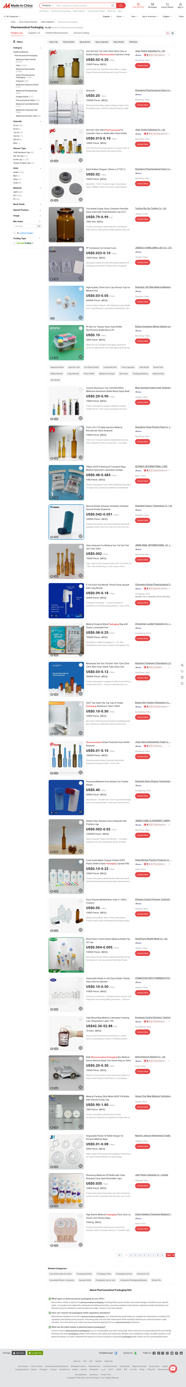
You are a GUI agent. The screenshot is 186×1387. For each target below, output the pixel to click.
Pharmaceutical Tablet (28, 100)
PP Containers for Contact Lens (101, 247)
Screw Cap (21, 159)
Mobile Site (109, 1361)
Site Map (98, 1361)
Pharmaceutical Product (96, 11)
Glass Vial (53, 42)
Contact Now (142, 65)
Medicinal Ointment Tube (28, 116)
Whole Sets (111, 11)
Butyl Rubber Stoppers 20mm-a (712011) (105, 169)
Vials (21, 65)
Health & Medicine (20, 52)
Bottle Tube (158, 367)
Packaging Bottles (84, 1273)
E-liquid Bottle (73, 373)
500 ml (17, 139)
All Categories (12, 16)
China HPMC (89, 373)
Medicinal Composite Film (26, 111)
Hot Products (23, 1366)
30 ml (18, 125)
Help (133, 16)
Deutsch (84, 1369)
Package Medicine (140, 373)
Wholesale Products (78, 1366)
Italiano (75, 1369)
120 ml (18, 132)
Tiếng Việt (151, 1369)
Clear (17, 179)
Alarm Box (123, 373)
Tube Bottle (144, 367)
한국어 (110, 1369)
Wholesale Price (94, 1366)
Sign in (180, 7)
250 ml (18, 136)
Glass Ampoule (101, 42)
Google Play (35, 1353)
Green (17, 182)
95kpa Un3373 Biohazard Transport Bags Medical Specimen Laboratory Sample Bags (106, 470)
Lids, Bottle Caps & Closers (60, 1273)
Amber (18, 172)
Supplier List (34, 32)
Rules (181, 16)
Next (169, 1255)
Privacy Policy (106, 1374)
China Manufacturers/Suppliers (56, 1366)
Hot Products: (44, 11)
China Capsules (127, 367)
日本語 (118, 1369)
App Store (18, 1353)
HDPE (18, 192)
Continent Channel (110, 1366)
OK (39, 226)
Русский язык (64, 1369)
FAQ (84, 1361)
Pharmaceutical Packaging (61, 11)
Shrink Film (156, 1280)
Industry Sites (125, 1366)
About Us (77, 1361)
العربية (103, 1369)
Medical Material (79, 11)
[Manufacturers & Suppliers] (17, 5)
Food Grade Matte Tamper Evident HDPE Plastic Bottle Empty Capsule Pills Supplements (107, 863)
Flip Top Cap (20, 156)
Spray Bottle (85, 42)
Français (53, 1369)
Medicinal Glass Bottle (25, 70)
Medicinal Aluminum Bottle (27, 85)
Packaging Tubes (104, 1273)
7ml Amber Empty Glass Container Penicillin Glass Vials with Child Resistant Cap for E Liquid (107, 212)
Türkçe (142, 1369)
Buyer (119, 16)
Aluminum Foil (143, 1273)
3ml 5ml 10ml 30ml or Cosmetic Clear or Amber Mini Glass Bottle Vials (106, 133)
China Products (36, 1366)
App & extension (149, 16)
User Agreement (81, 1374)
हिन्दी (125, 1369)
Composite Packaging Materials (133, 1280)
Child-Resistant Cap (23, 152)
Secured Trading (81, 32)
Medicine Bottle (57, 367)
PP (16, 199)
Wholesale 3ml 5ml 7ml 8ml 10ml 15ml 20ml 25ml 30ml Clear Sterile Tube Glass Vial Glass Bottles (107, 666)
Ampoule (90, 90)
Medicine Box (158, 373)
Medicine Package (107, 373)
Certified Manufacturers (56, 32)
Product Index (154, 1366)
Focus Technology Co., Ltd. (95, 1378)
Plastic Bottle (68, 42)
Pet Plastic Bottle (91, 367)
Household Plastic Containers (61, 1280)
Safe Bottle (55, 380)
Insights (165, 1366)
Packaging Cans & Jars (105, 1280)
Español (34, 1369)
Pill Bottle (133, 42)
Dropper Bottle (24, 96)
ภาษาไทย (133, 1369)
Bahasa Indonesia (164, 1369)
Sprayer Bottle (85, 1280)
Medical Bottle (57, 373)
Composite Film (110, 367)
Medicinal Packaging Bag (26, 91)
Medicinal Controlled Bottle (27, 105)
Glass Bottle (119, 42)
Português (43, 1369)
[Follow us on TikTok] (158, 1353)
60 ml (17, 129)
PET (17, 195)
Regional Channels (139, 1366)
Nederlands (94, 1369)
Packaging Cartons (124, 1273)
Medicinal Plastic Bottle (26, 60)
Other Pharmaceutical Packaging (25, 76)
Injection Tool (74, 367)
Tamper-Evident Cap (23, 163)
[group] (66, 67)
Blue (16, 175)
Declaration (93, 1374)
